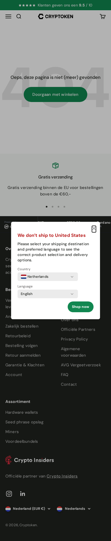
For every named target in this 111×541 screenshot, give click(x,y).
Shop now (80, 306)
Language (25, 286)
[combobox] (34, 276)
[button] (94, 229)
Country (24, 269)
